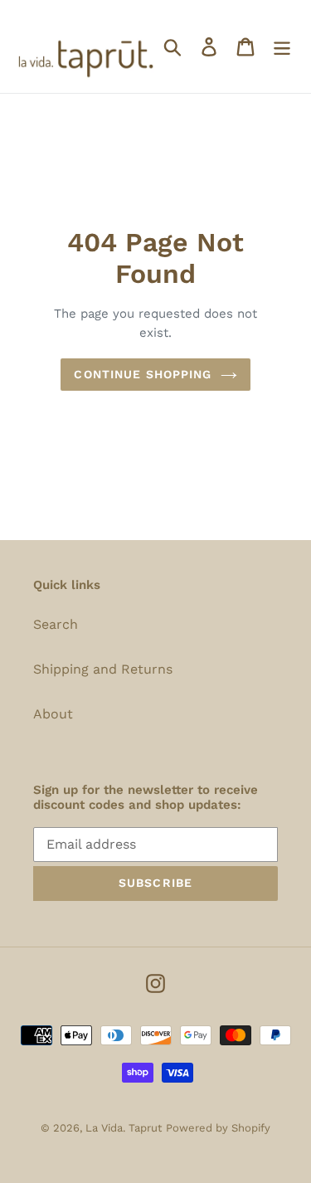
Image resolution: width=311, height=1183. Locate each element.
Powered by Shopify (218, 1128)
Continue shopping (142, 374)
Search (55, 624)
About (53, 714)
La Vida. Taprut (123, 1128)
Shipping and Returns (103, 669)
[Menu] (282, 47)
